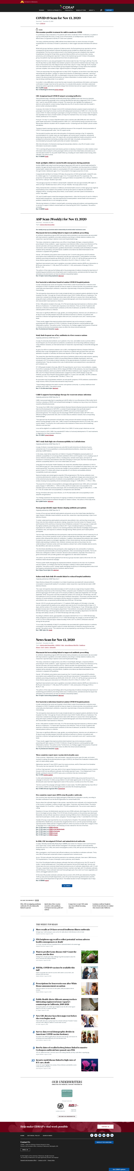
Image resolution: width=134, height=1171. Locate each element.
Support (109, 10)
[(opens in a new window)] (29, 2)
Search (101, 10)
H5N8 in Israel (53, 833)
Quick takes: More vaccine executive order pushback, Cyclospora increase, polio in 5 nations (54, 906)
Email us (25, 1149)
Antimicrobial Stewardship (47, 224)
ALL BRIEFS (67, 885)
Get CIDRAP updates (119, 1169)
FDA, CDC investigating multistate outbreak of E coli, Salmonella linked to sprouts (30, 906)
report (47, 880)
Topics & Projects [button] (54, 10)
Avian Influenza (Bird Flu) (72, 645)
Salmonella (53, 647)
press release (59, 89)
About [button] (91, 10)
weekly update (48, 775)
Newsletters (81, 10)
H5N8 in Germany (54, 831)
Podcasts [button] (68, 10)
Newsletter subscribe (104, 1142)
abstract (61, 276)
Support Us (105, 1126)
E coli (42, 647)
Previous (36, 900)
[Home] (67, 6)
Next (38, 900)
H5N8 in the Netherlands (56, 829)
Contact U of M (42, 1160)
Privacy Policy (51, 1160)
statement (61, 788)
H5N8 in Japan (53, 835)
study (45, 88)
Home (22, 1135)
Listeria (47, 647)
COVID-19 (42, 23)
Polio (62, 645)
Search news (47, 1135)
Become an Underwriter (67, 1116)
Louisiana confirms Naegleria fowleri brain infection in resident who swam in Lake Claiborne (103, 906)
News (42, 10)
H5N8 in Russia (53, 827)
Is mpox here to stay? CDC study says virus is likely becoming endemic (78, 906)
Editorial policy (33, 1135)
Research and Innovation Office (28, 1160)
